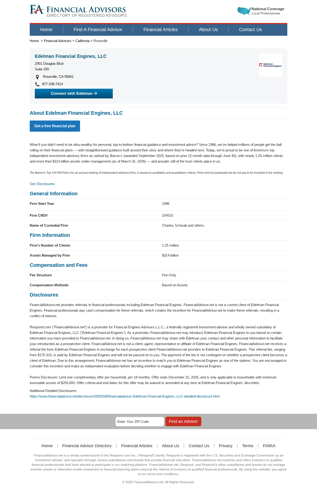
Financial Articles (160, 29)
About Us (208, 29)
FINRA (269, 445)
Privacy (226, 445)
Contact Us (250, 29)
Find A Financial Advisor (98, 29)
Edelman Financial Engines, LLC (71, 56)
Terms (247, 445)
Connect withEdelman (71, 93)
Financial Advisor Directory (87, 445)
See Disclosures (42, 184)
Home (46, 29)
